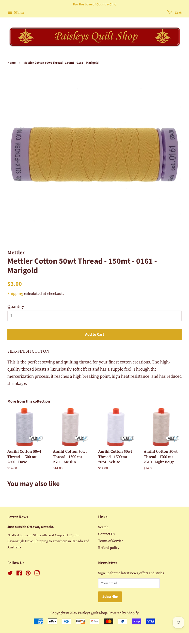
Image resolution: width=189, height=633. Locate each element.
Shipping (15, 293)
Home (11, 62)
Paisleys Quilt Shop (92, 612)
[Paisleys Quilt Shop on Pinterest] (28, 574)
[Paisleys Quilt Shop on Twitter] (10, 574)
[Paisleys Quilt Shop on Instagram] (37, 574)
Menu (18, 12)
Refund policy (108, 547)
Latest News (17, 517)
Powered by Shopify (124, 612)
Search (103, 527)
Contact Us (106, 533)
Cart (178, 12)
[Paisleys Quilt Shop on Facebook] (19, 574)
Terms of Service (110, 540)
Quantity (15, 306)
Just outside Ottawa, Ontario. (30, 526)
